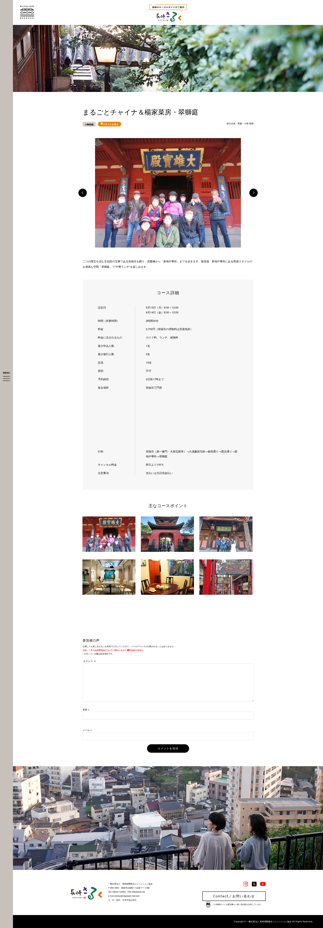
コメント (89, 661)
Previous (82, 193)
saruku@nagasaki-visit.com (127, 895)
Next (253, 193)
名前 (86, 709)
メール (87, 730)
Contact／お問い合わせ (234, 896)
